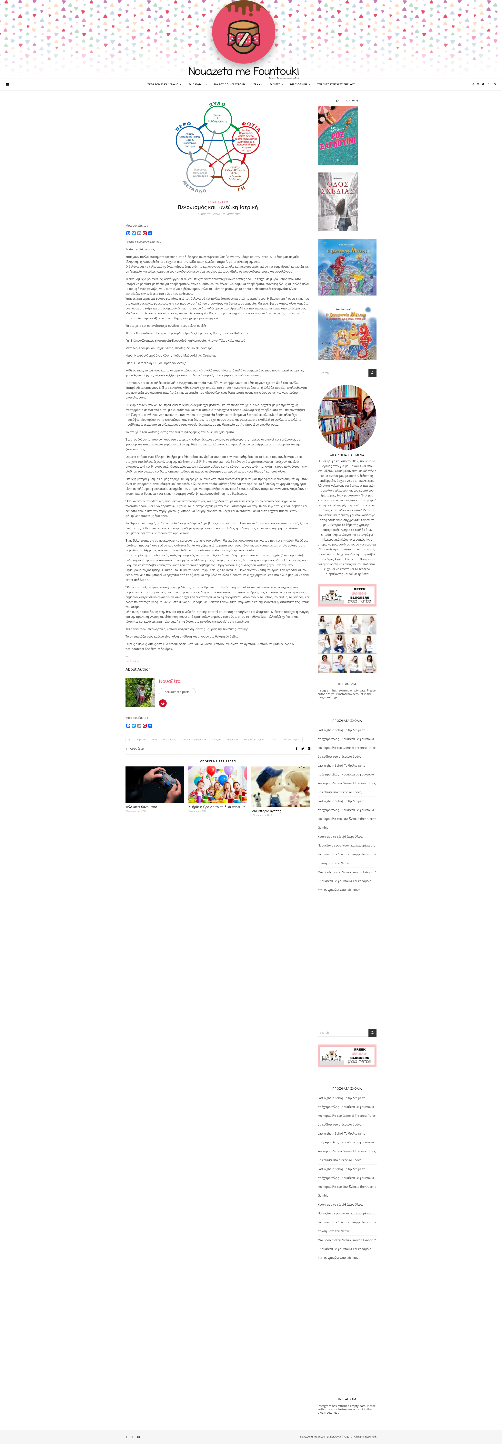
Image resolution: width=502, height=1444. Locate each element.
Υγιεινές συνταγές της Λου (336, 84)
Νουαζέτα (170, 681)
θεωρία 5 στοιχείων (254, 739)
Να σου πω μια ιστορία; (230, 84)
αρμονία (141, 739)
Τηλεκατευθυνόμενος (141, 807)
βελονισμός (169, 739)
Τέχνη (258, 84)
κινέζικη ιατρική (291, 739)
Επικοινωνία (333, 1436)
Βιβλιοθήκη (298, 84)
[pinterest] (483, 84)
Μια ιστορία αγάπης (266, 811)
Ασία (154, 739)
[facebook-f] (473, 84)
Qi (129, 739)
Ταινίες (275, 84)
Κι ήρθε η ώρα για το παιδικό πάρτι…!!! (216, 807)
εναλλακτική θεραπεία (194, 739)
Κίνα (273, 739)
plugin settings (328, 697)
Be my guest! (218, 202)
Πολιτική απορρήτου (312, 1436)
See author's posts (177, 692)
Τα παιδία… (196, 84)
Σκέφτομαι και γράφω (162, 84)
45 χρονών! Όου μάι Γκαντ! (341, 890)
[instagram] (478, 84)
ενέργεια (216, 739)
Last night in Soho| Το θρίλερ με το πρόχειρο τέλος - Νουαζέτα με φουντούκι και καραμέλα (346, 739)
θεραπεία (232, 739)
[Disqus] (218, 877)
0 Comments (231, 214)
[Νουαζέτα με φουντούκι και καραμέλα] (251, 39)
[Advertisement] (347, 961)
